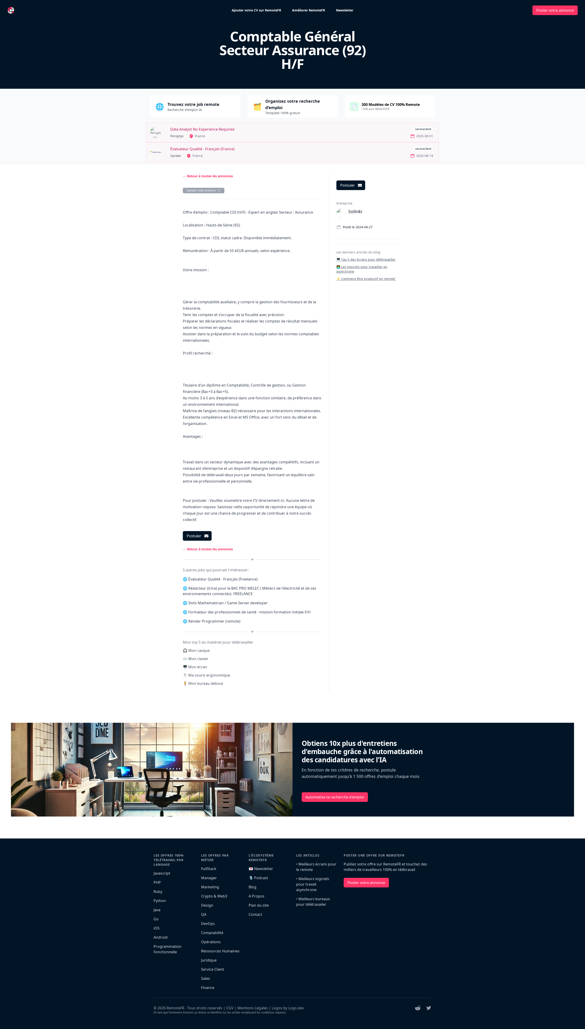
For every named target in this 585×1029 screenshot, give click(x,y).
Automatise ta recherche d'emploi (335, 797)
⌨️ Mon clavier (195, 658)
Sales (205, 978)
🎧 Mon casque (196, 650)
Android (161, 937)
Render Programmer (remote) (214, 621)
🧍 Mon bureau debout (203, 683)
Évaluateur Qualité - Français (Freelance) (223, 579)
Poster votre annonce (555, 10)
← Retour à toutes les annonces (208, 176)
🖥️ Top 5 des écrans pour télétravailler (366, 259)
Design (207, 905)
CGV (230, 1007)
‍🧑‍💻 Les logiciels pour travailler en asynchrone (361, 269)
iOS (157, 928)
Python (160, 900)
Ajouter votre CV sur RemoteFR (256, 10)
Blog (252, 886)
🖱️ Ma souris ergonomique (206, 675)
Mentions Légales (252, 1007)
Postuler (194, 535)
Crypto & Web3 (214, 896)
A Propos (256, 896)
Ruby (158, 891)
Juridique (209, 960)
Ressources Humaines (220, 951)
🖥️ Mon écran (195, 666)
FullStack (208, 868)
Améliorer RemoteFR (308, 10)
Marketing (210, 886)
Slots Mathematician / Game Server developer (228, 602)
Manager (209, 877)
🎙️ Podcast (258, 877)
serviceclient (423, 129)
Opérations (211, 941)
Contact (255, 914)
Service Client (212, 969)
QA (203, 914)
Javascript (162, 873)
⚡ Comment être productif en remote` (366, 279)
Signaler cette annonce (201, 190)
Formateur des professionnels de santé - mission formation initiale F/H (249, 612)
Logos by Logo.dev (288, 1007)
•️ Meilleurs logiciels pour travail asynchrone (312, 884)
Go (156, 919)
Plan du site (259, 905)
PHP (157, 882)
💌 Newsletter (261, 868)
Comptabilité (212, 932)
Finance (207, 987)
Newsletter (344, 10)
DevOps (208, 923)
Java (157, 909)
